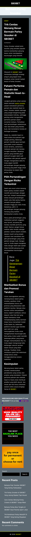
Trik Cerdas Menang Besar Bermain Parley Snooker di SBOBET (13, 31)
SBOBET (6, 20)
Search (4, 471)
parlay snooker (20, 103)
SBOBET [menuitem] (15, 72)
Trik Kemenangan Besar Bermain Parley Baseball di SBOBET (15, 270)
